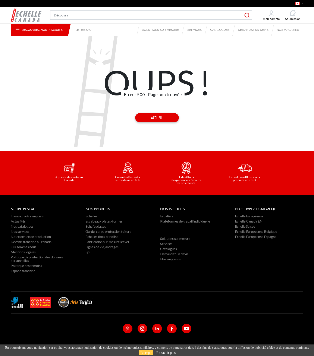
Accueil (157, 117)
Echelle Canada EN (249, 221)
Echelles (91, 216)
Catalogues (219, 29)
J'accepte (146, 353)
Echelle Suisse (245, 226)
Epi (87, 252)
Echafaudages (95, 226)
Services (194, 29)
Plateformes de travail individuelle (185, 221)
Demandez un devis (253, 29)
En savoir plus (166, 353)
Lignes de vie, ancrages (102, 247)
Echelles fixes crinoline (101, 236)
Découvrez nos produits (42, 29)
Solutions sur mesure (160, 29)
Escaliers (166, 216)
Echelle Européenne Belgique (256, 231)
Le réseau (83, 29)
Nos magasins (288, 29)
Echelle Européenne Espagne (255, 236)
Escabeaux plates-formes (104, 221)
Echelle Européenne (249, 216)
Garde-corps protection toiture (108, 231)
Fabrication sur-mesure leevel (107, 242)
